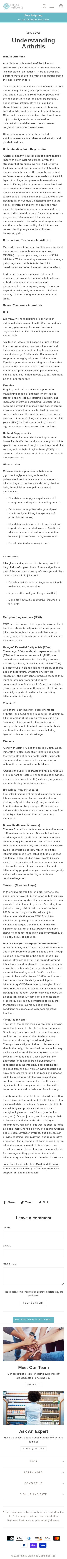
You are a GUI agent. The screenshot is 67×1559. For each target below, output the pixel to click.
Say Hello (33, 1385)
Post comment (33, 1303)
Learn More (33, 1472)
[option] (33, 17)
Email (7, 1246)
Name (7, 1228)
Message (9, 1264)
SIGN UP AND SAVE (33, 1494)
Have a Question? (33, 1449)
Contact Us (33, 1483)
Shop (33, 1461)
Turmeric (54, 1164)
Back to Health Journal (36, 1320)
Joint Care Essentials (15, 1164)
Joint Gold (36, 1164)
